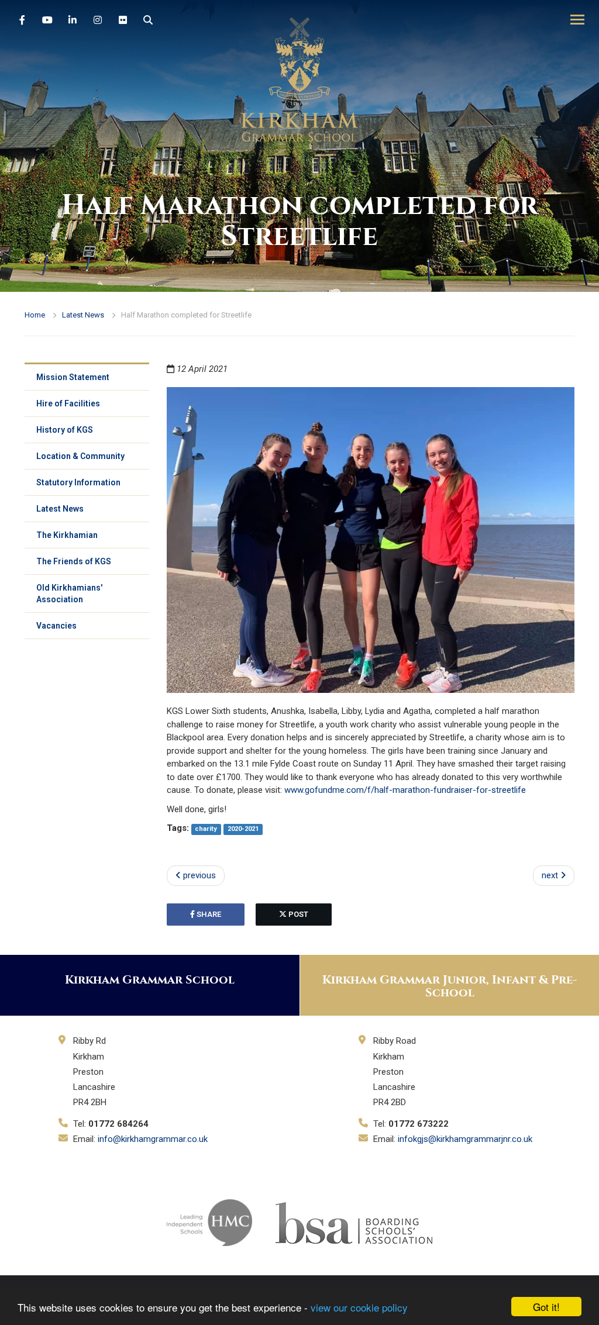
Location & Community (80, 456)
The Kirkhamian (67, 535)
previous (198, 875)
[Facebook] (22, 20)
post (297, 914)
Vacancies (56, 625)
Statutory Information (78, 482)
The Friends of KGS (73, 561)
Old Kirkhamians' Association (69, 593)
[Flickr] (123, 20)
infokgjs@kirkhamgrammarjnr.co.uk (465, 1139)
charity (206, 829)
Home (35, 314)
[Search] (148, 20)
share (208, 914)
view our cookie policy (359, 1307)
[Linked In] (72, 20)
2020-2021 (243, 829)
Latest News (83, 314)
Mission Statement (72, 377)
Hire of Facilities (68, 403)
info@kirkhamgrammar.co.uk (153, 1139)
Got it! (546, 1306)
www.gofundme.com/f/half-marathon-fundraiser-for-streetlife (405, 790)
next (551, 875)
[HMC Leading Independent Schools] (209, 1222)
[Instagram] (97, 20)
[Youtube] (47, 20)
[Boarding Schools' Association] (354, 1222)
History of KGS (64, 429)
